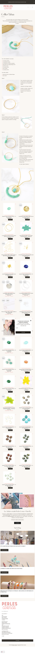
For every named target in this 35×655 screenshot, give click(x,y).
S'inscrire (23, 332)
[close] (30, 320)
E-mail (17, 327)
